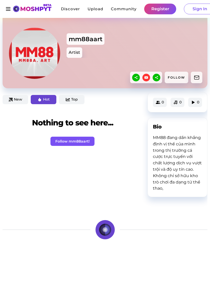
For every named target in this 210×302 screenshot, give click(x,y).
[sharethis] (136, 77)
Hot (46, 99)
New (18, 99)
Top (74, 99)
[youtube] (146, 77)
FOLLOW (176, 77)
